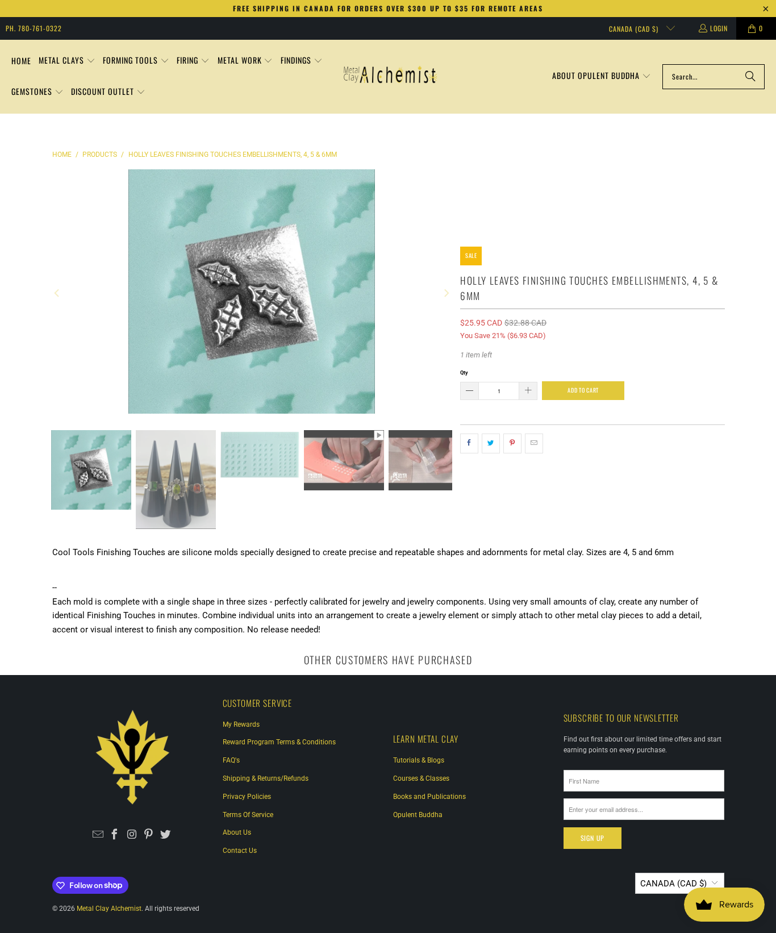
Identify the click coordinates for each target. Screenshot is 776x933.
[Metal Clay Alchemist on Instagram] (132, 835)
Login (719, 28)
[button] (67, 61)
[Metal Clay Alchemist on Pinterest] (148, 835)
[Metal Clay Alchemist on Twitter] (165, 835)
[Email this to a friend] (534, 444)
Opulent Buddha (418, 815)
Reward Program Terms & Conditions (279, 742)
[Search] (750, 76)
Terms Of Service (248, 815)
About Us (237, 832)
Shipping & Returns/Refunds (265, 778)
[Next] (445, 293)
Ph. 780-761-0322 (34, 28)
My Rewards (241, 724)
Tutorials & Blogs (418, 760)
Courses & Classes (421, 778)
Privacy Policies (247, 797)
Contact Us (240, 851)
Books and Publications (429, 797)
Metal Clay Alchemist (109, 909)
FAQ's (231, 760)
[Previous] (57, 293)
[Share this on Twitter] (491, 444)
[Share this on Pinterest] (512, 444)
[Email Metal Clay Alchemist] (98, 835)
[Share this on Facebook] (469, 444)
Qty (464, 372)
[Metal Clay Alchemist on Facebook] (115, 835)
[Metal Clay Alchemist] (390, 76)
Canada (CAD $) (635, 29)
